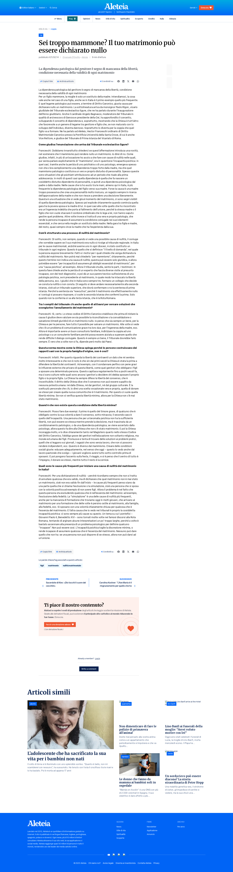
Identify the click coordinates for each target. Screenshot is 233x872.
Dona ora (204, 7)
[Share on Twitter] (128, 81)
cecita (170, 753)
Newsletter (151, 826)
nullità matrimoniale (72, 565)
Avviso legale (108, 863)
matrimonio (53, 565)
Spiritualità (125, 18)
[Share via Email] (133, 81)
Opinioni (86, 18)
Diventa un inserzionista (126, 863)
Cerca (54, 7)
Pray (71, 18)
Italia (162, 18)
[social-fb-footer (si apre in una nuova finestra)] (114, 854)
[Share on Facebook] (118, 81)
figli (42, 565)
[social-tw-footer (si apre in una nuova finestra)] (119, 854)
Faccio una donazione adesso (58, 624)
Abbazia (172, 18)
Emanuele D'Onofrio (71, 57)
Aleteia (85, 57)
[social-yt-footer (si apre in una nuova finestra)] (109, 854)
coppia (53, 29)
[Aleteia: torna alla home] (116, 6)
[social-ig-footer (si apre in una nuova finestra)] (124, 854)
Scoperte (139, 18)
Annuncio (151, 834)
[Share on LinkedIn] (123, 81)
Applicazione (152, 830)
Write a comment (88, 669)
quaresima (126, 704)
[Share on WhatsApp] (138, 81)
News (97, 18)
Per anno (181, 826)
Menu (59, 18)
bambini (125, 756)
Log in (97, 658)
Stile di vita (110, 18)
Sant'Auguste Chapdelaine (125, 12)
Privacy (156, 863)
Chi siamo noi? (94, 863)
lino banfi (171, 704)
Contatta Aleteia (144, 863)
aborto (33, 704)
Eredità (151, 18)
